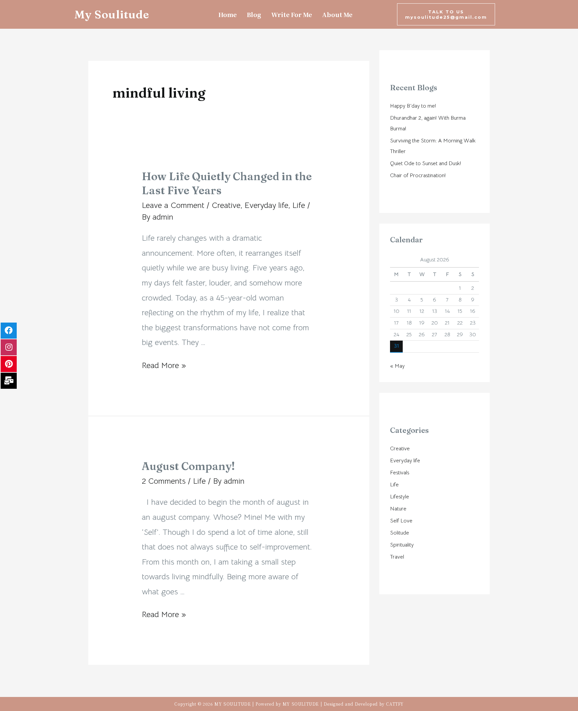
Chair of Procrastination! (418, 175)
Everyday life (266, 205)
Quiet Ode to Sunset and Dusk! (425, 163)
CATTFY (395, 704)
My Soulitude (111, 14)
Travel (397, 557)
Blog (254, 14)
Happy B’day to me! (413, 106)
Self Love (401, 520)
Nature (398, 508)
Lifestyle (399, 496)
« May (397, 366)
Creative (226, 205)
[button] (446, 14)
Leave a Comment (173, 205)
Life (298, 205)
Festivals (399, 472)
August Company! (188, 466)
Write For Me (291, 14)
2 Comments (164, 481)
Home (227, 14)
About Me (337, 14)
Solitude (399, 532)
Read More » (164, 365)
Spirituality (402, 545)
